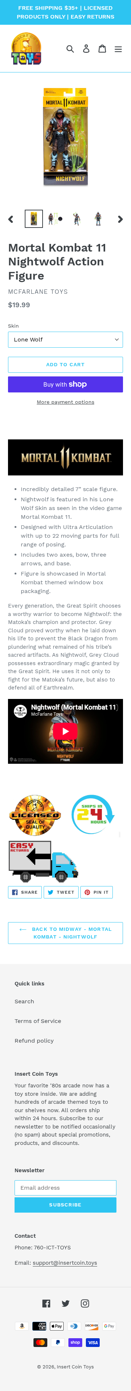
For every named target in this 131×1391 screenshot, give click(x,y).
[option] (33, 219)
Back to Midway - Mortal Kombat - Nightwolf (71, 933)
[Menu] (118, 48)
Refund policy (34, 1040)
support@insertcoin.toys (65, 1263)
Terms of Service (38, 1020)
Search (24, 1001)
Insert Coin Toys (75, 1367)
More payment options (65, 402)
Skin (13, 326)
